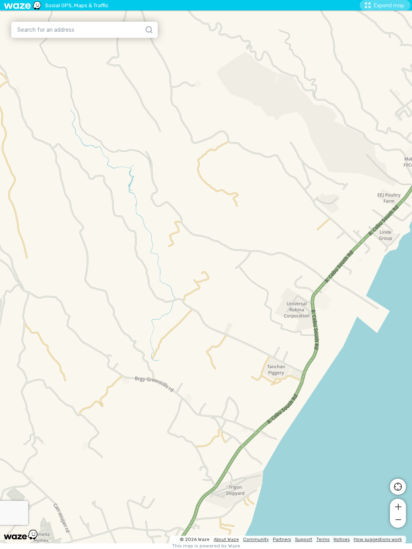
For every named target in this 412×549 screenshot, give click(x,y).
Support (303, 539)
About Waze (226, 539)
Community (256, 539)
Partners (282, 539)
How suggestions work (378, 539)
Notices (342, 539)
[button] (398, 506)
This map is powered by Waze (206, 546)
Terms (323, 539)
